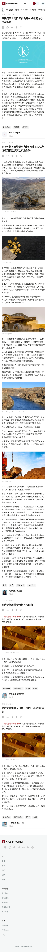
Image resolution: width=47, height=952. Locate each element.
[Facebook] (16, 27)
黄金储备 (6, 127)
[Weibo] (19, 847)
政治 (3, 865)
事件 (27, 10)
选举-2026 (9, 10)
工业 (4, 585)
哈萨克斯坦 (18, 688)
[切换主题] (35, 3)
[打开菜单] (43, 3)
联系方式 (5, 930)
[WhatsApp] (7, 27)
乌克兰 (25, 127)
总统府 (17, 10)
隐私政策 (5, 898)
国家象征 (5, 902)
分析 (3, 870)
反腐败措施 (6, 907)
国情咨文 (33, 10)
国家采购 (5, 912)
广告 (3, 935)
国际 (3, 879)
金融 (35, 688)
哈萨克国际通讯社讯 (12, 616)
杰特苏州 (31, 585)
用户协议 (5, 893)
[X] (21, 27)
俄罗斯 (16, 127)
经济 (28, 688)
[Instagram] (3, 27)
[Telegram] (12, 27)
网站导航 (5, 925)
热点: (3, 10)
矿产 (11, 585)
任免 (22, 10)
